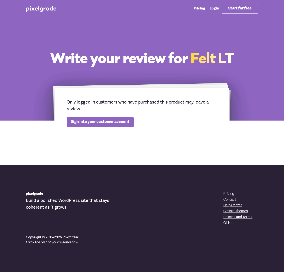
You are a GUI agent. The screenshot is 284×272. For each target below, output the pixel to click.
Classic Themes (235, 211)
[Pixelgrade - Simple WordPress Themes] (41, 8)
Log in (214, 8)
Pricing (199, 8)
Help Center (232, 205)
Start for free (240, 8)
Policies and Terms (237, 217)
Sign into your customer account (100, 122)
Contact (229, 199)
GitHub (228, 223)
